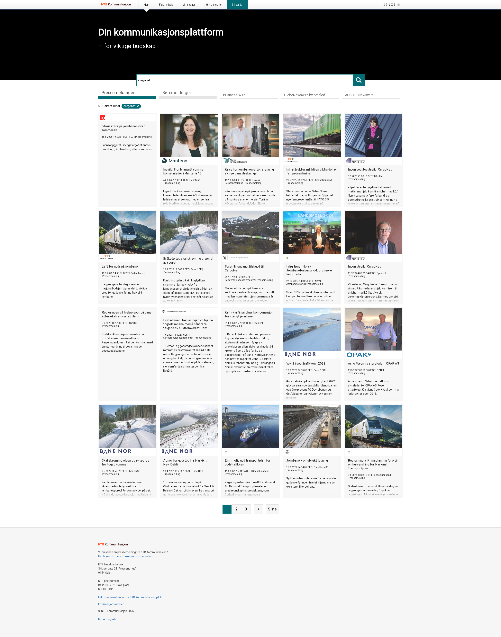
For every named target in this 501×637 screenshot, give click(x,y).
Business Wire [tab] (234, 95)
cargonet (129, 106)
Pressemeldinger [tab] (118, 92)
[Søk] (359, 80)
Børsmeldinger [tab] (176, 92)
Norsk (101, 619)
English (111, 619)
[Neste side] (258, 509)
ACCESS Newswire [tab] (359, 95)
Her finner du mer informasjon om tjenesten (125, 556)
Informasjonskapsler (111, 604)
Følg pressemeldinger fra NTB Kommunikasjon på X (130, 597)
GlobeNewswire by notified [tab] (304, 95)
